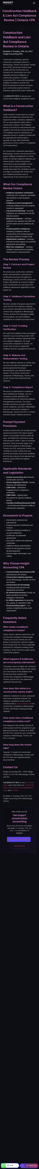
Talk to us (32, 1165)
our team (14, 790)
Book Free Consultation (19, 839)
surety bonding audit (24, 704)
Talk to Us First (19, 846)
